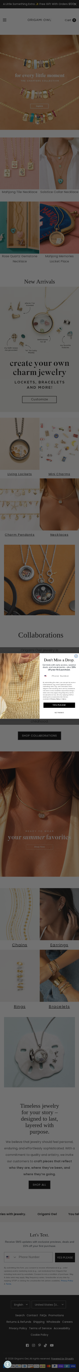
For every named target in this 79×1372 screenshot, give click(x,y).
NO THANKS (59, 713)
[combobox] (46, 675)
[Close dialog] (76, 656)
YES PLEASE (59, 705)
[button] (8, 1364)
